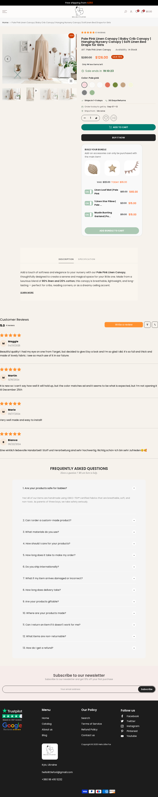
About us (47, 729)
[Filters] (147, 325)
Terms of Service (91, 724)
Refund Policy (89, 729)
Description (66, 259)
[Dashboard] (131, 11)
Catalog (47, 724)
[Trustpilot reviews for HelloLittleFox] (12, 720)
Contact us (88, 735)
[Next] (71, 59)
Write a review (124, 324)
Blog (44, 735)
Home (5, 22)
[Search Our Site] (125, 11)
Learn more (27, 292)
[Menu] (26, 11)
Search (85, 718)
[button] (88, 32)
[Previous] (8, 59)
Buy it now (118, 137)
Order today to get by (101, 106)
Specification (86, 259)
